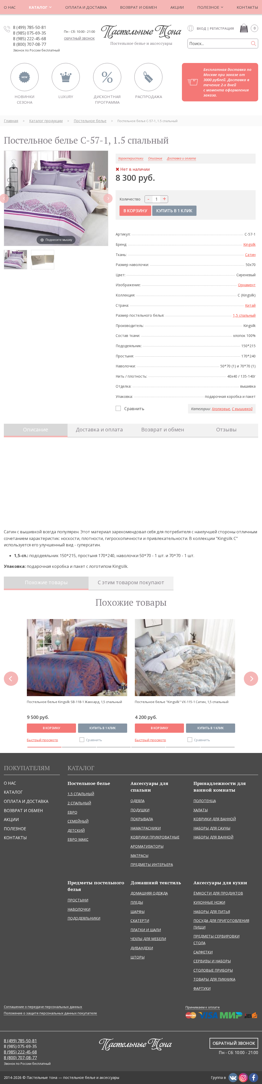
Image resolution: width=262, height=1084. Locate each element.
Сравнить (134, 408)
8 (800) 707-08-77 (29, 44)
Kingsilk (249, 244)
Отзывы (226, 429)
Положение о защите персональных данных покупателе (50, 1013)
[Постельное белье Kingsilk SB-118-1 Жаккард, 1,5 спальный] (77, 657)
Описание (35, 429)
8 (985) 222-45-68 (29, 38)
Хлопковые (221, 408)
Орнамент (247, 284)
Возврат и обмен (162, 429)
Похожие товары (46, 582)
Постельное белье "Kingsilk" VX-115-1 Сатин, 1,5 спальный (181, 701)
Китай (250, 305)
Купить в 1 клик (103, 728)
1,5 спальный (244, 315)
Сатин (250, 254)
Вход (201, 28)
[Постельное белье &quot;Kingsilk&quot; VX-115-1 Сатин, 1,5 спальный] (185, 657)
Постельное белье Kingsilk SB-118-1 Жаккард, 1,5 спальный (74, 701)
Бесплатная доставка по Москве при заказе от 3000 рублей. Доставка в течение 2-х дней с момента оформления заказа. (227, 82)
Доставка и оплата (181, 159)
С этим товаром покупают (131, 582)
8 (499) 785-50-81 (29, 27)
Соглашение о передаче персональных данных (43, 1007)
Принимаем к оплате (202, 1007)
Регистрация (222, 28)
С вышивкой (242, 408)
